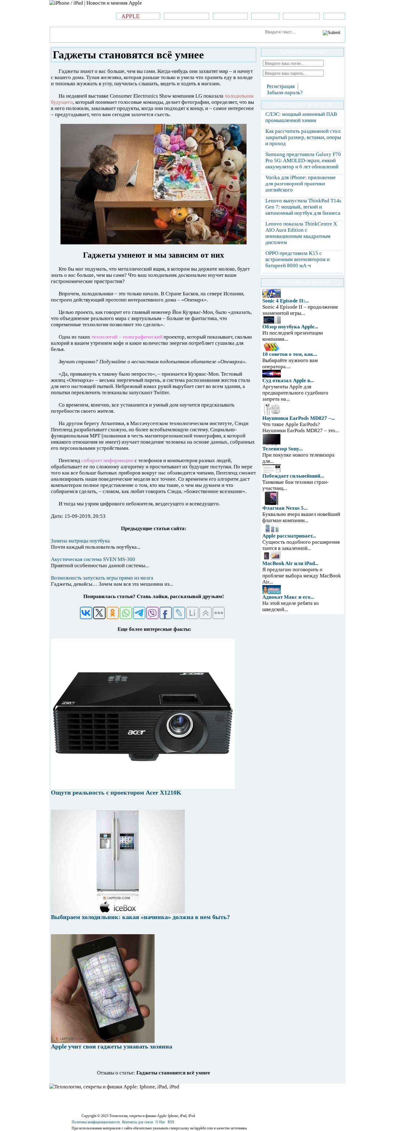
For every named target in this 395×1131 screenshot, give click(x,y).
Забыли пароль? (285, 92)
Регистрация (281, 86)
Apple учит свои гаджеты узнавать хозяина (111, 1046)
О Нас (160, 1122)
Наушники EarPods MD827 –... (298, 418)
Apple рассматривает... (289, 536)
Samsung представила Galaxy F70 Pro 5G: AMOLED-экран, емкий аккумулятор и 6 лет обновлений (303, 160)
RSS (171, 1122)
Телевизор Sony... (282, 449)
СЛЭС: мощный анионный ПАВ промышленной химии (301, 117)
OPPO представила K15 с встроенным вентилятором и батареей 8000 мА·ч (297, 259)
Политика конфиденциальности (96, 1122)
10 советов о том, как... (289, 354)
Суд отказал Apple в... (288, 380)
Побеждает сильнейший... (293, 476)
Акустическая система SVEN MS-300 (93, 559)
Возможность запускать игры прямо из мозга (102, 578)
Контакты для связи (137, 1122)
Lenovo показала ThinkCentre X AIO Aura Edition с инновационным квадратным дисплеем (301, 233)
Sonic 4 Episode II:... (285, 301)
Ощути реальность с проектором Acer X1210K (116, 792)
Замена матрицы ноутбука (80, 541)
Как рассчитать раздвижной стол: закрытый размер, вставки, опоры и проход (303, 137)
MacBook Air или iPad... (290, 563)
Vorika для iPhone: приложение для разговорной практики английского (300, 184)
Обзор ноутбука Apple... (290, 327)
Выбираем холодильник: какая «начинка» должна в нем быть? (140, 917)
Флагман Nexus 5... (284, 508)
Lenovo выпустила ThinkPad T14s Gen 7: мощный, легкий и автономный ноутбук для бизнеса (303, 207)
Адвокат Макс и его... (288, 597)
